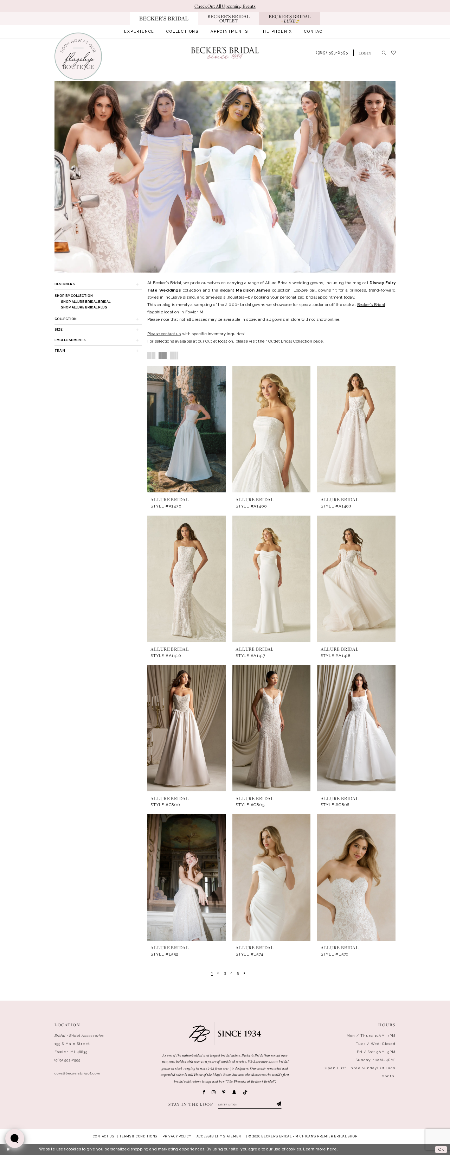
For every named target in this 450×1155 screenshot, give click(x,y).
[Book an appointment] (78, 56)
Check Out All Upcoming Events (224, 6)
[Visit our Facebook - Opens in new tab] (203, 1092)
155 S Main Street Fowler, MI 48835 (72, 1048)
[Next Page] (244, 973)
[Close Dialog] (8, 1149)
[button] (365, 52)
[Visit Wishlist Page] (396, 52)
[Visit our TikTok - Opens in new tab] (245, 1092)
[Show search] (384, 53)
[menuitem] (139, 32)
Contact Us (103, 1136)
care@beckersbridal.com (77, 1073)
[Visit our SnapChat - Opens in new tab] (234, 1092)
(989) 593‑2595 (67, 1060)
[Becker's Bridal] (225, 53)
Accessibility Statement (220, 1136)
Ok (441, 1149)
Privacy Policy (176, 1136)
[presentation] (186, 429)
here (332, 1149)
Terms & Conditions (138, 1136)
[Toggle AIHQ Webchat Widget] (14, 1138)
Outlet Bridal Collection (290, 341)
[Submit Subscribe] (278, 1104)
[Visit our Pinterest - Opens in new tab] (223, 1092)
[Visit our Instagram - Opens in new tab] (214, 1092)
